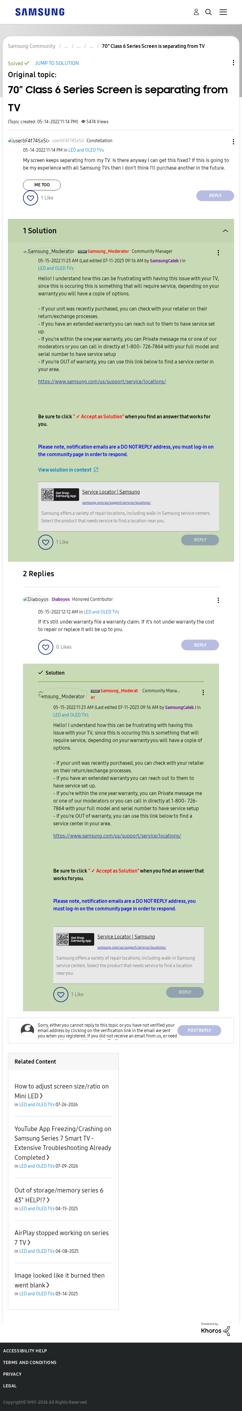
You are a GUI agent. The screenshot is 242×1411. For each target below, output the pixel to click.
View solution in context (64, 470)
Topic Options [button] (222, 62)
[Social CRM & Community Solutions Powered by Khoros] (215, 1329)
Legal (10, 1386)
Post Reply (199, 1030)
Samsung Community (31, 46)
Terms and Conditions (30, 1362)
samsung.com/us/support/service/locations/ (116, 503)
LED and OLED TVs (86, 150)
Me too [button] (42, 185)
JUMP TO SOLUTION (57, 63)
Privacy (12, 1374)
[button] (223, 142)
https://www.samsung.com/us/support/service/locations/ (102, 382)
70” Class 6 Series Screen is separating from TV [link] (153, 46)
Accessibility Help (25, 1351)
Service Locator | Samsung (111, 492)
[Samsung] (39, 12)
